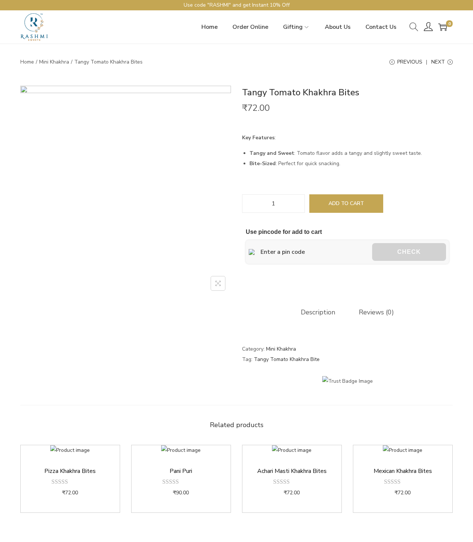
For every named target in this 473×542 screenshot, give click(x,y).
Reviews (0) (376, 312)
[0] (442, 27)
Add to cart (346, 203)
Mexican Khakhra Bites (403, 471)
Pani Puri (181, 471)
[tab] (318, 312)
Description (318, 312)
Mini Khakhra (54, 61)
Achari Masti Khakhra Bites (292, 471)
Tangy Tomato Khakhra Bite (287, 359)
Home (27, 61)
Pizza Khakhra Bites (70, 471)
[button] (245, 281)
